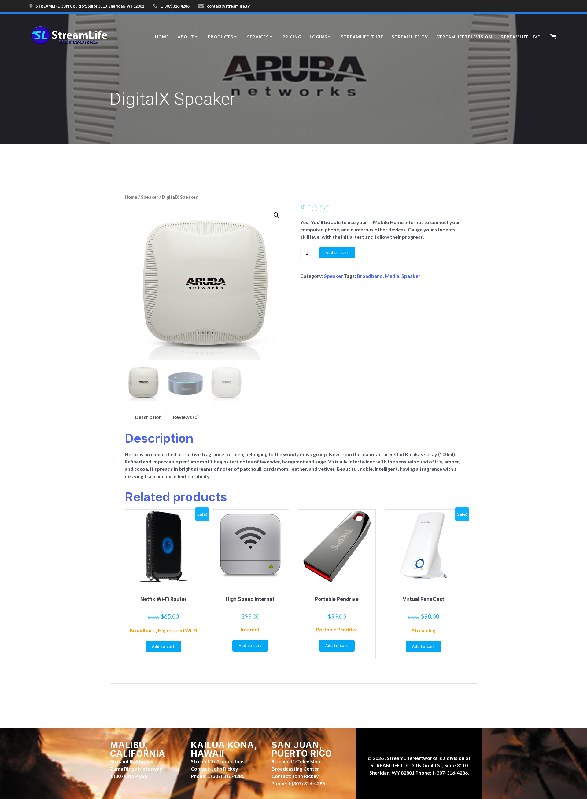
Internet (250, 629)
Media (392, 276)
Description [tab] (148, 417)
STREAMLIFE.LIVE (520, 37)
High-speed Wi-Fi (177, 630)
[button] (276, 215)
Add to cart (337, 252)
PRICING (291, 37)
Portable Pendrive (337, 629)
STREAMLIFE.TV (410, 37)
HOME (162, 37)
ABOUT (186, 37)
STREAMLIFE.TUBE (362, 37)
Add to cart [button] (163, 646)
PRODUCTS (220, 37)
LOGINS (318, 37)
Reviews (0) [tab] (186, 417)
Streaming (423, 630)
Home (131, 197)
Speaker (149, 197)
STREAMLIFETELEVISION (464, 37)
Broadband (370, 276)
